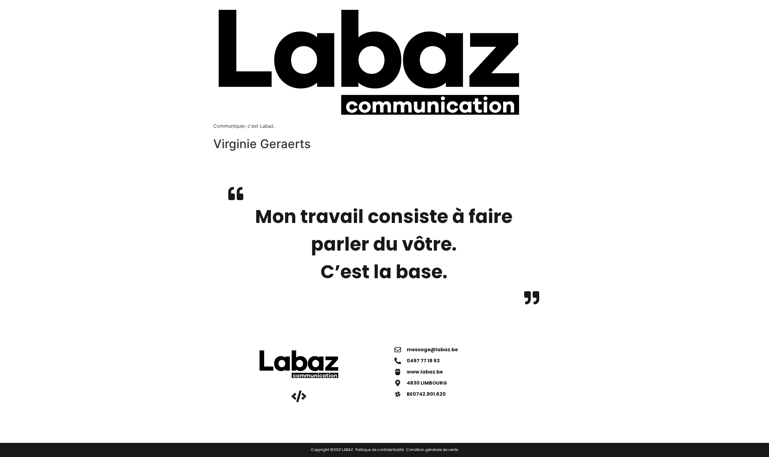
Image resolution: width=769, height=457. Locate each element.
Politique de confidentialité (379, 449)
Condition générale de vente (432, 449)
